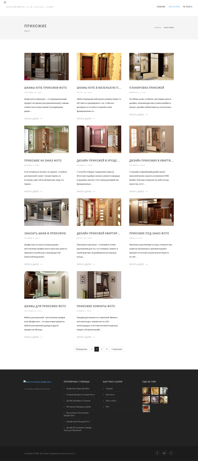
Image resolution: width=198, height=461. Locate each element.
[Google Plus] (171, 453)
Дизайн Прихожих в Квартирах (151, 160)
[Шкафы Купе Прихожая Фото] (46, 66)
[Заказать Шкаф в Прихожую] (46, 212)
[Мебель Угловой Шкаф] (155, 391)
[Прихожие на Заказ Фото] (46, 139)
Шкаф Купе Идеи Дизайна (77, 388)
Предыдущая (81, 349)
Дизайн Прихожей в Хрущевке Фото (99, 160)
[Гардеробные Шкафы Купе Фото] (146, 391)
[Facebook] (157, 453)
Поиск (189, 6)
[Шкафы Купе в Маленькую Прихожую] (99, 66)
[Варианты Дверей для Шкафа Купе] (146, 408)
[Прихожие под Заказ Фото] (151, 212)
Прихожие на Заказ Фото (43, 160)
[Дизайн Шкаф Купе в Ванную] (163, 391)
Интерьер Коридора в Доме (78, 406)
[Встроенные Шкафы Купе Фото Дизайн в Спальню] (146, 399)
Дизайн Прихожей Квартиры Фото (99, 233)
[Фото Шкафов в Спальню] (155, 399)
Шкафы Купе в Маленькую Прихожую (99, 88)
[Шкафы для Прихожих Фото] (46, 284)
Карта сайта (111, 400)
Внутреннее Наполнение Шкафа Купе (76, 414)
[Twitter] (164, 453)
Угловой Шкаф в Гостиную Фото (80, 394)
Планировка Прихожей (146, 88)
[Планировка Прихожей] (151, 66)
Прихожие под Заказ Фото (149, 233)
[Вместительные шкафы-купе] (29, 4)
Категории (174, 6)
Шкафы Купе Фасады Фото (78, 421)
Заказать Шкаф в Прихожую (45, 233)
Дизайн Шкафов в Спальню (78, 400)
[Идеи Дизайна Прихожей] (163, 399)
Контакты (110, 394)
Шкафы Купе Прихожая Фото (45, 88)
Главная (161, 6)
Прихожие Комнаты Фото (96, 306)
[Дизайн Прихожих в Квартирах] (151, 139)
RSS (107, 406)
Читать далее (31, 118)
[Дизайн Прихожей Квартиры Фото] (99, 212)
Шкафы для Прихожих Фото (45, 306)
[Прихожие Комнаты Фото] (99, 284)
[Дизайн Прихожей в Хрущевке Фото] (99, 139)
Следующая (117, 349)
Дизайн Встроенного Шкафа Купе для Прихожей (77, 429)
